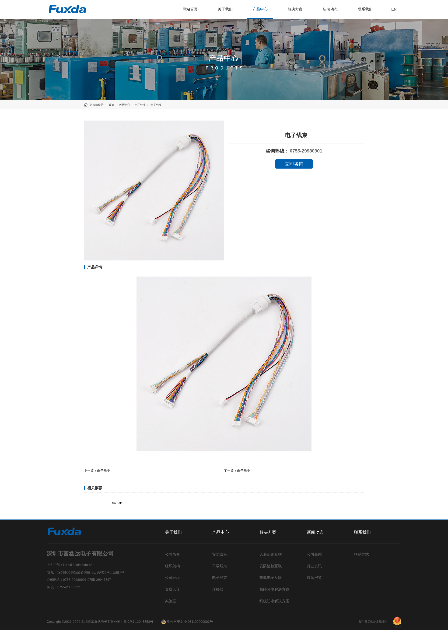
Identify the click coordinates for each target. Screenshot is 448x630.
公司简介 (172, 554)
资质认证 (172, 589)
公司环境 (172, 578)
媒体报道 (314, 578)
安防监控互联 (270, 566)
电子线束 (140, 105)
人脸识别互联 (270, 554)
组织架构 (172, 566)
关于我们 (225, 9)
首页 (111, 105)
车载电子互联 (270, 578)
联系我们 (365, 9)
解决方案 (295, 9)
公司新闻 (314, 554)
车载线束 (219, 566)
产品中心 (260, 9)
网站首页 (190, 9)
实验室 (170, 601)
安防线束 (219, 554)
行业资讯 (314, 566)
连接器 (217, 589)
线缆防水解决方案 (274, 601)
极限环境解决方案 (274, 589)
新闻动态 (330, 9)
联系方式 (361, 554)
